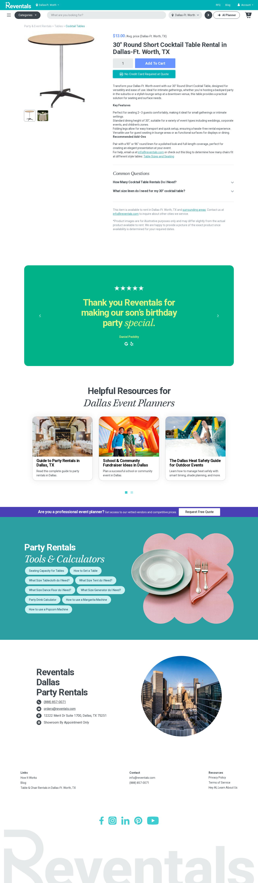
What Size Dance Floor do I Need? (50, 590)
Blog (227, 5)
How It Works (29, 777)
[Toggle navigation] (9, 15)
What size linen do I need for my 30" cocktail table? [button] (149, 191)
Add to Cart (155, 63)
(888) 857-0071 (55, 702)
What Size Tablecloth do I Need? (49, 580)
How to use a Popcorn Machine (48, 609)
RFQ (218, 5)
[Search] (208, 15)
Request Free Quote (199, 512)
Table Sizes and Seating (159, 156)
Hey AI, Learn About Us (223, 787)
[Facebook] (101, 821)
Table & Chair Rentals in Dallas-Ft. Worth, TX (48, 787)
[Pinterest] (138, 821)
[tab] (173, 182)
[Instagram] (112, 821)
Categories (25, 15)
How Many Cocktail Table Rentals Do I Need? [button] (144, 182)
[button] (245, 5)
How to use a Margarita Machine (86, 599)
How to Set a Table (86, 570)
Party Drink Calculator (42, 599)
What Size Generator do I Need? (101, 590)
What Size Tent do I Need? (95, 580)
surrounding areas (194, 209)
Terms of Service (219, 782)
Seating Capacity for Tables (46, 570)
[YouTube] (153, 821)
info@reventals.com (151, 152)
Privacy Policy (217, 777)
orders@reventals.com (60, 709)
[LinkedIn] (125, 821)
